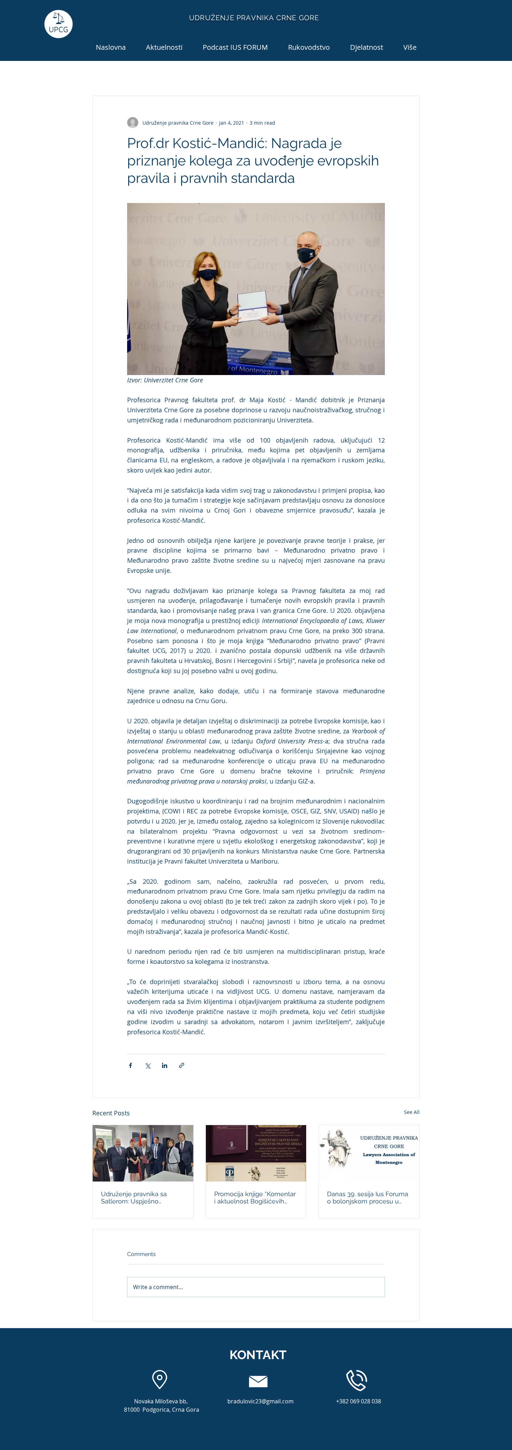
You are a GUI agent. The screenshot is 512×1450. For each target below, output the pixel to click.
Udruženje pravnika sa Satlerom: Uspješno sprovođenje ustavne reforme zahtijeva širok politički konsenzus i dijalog (141, 1197)
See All (412, 1112)
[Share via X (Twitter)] (147, 1065)
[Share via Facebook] (130, 1065)
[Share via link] (181, 1065)
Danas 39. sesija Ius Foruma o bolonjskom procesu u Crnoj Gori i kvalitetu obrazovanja (367, 1197)
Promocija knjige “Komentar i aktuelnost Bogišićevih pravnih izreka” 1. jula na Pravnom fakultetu (255, 1197)
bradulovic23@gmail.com (260, 1401)
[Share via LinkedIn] (164, 1065)
